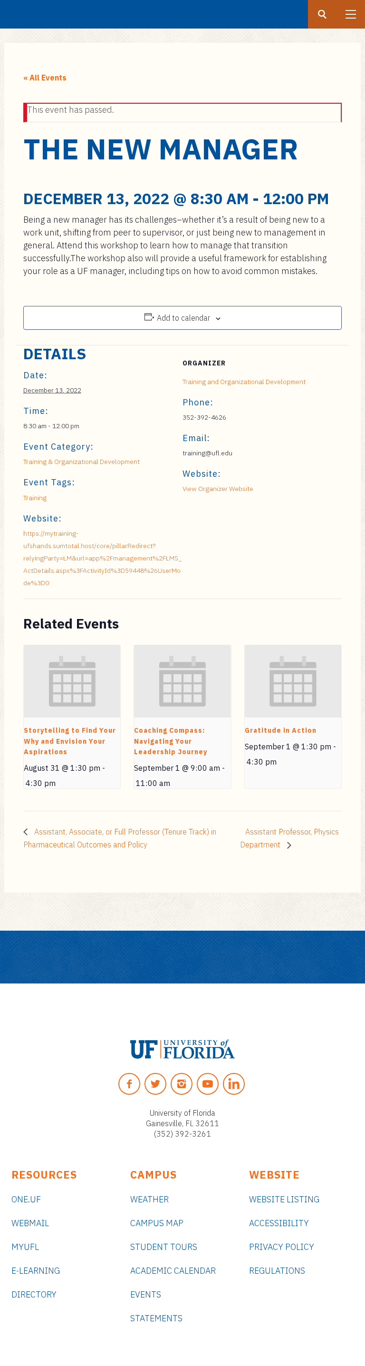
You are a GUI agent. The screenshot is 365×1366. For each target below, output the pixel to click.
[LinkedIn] (234, 1084)
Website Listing (284, 1199)
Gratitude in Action (281, 730)
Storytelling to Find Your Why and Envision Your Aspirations (70, 741)
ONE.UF (26, 1199)
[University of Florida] (182, 1049)
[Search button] (322, 14)
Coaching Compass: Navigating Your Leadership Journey (170, 741)
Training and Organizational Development (244, 381)
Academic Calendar (173, 1270)
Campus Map (156, 1223)
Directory (34, 1294)
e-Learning (35, 1270)
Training (35, 497)
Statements (156, 1318)
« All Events (45, 77)
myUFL (25, 1246)
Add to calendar (183, 318)
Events (145, 1294)
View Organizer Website (217, 488)
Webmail (30, 1223)
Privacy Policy (281, 1246)
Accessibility (279, 1223)
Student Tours (163, 1246)
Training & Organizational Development (81, 461)
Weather (149, 1199)
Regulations (277, 1270)
